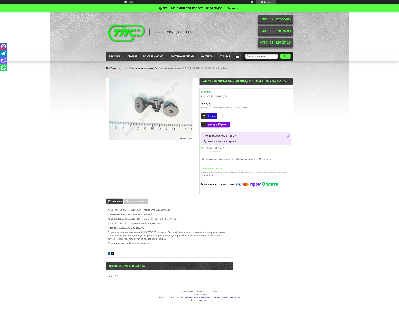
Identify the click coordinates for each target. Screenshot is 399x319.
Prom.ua (213, 292)
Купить (212, 116)
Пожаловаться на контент (198, 297)
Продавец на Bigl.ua (200, 294)
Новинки (131, 56)
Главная (114, 56)
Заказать (232, 8)
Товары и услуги (118, 68)
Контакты (207, 56)
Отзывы (224, 56)
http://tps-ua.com (141, 243)
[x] (112, 254)
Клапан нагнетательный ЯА (143, 68)
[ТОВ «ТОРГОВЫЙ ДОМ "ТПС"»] (126, 32)
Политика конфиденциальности (226, 297)
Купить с (212, 124)
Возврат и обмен (153, 56)
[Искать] (285, 56)
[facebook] (109, 254)
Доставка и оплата (183, 56)
